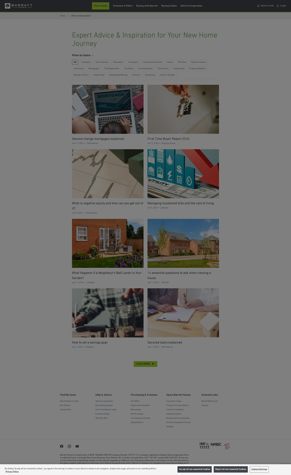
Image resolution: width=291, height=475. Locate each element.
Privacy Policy (12, 472)
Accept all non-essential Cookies (194, 469)
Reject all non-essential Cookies (230, 469)
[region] (145, 469)
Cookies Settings (259, 469)
